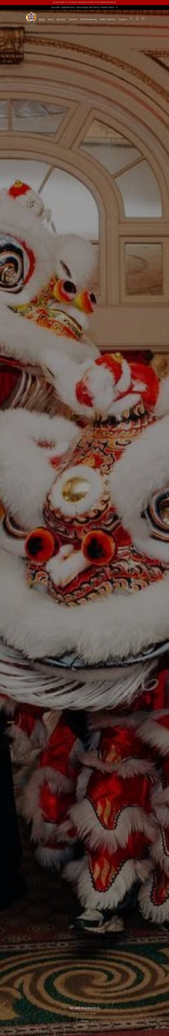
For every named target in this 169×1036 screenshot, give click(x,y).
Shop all (84, 1021)
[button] (131, 19)
